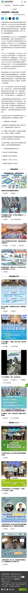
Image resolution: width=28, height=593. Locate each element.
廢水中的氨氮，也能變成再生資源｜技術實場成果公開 (13, 307)
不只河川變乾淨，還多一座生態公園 (10, 377)
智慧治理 (21, 245)
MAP (23, 576)
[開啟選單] (25, 2)
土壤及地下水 (14, 379)
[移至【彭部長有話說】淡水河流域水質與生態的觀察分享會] (14, 442)
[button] (14, 362)
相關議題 (23, 379)
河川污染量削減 (7, 382)
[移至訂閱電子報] (26, 385)
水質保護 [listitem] (14, 9)
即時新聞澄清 (7, 5)
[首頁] (2, 5)
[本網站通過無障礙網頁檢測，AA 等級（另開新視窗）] (23, 589)
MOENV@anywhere (16, 574)
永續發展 (13, 311)
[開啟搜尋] (22, 2)
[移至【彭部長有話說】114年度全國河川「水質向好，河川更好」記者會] (14, 478)
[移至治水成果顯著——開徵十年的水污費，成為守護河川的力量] (14, 327)
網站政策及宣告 (5, 574)
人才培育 (13, 245)
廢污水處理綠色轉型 (16, 219)
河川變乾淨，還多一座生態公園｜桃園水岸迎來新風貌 (13, 414)
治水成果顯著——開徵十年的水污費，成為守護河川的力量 (13, 342)
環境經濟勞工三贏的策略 (18, 5)
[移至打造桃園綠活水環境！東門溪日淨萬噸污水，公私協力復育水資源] (14, 209)
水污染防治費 (14, 346)
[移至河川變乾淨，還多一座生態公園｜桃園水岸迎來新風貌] (14, 399)
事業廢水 (13, 193)
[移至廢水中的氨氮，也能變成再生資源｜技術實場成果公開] (14, 292)
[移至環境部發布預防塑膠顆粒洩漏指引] (14, 183)
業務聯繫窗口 (17, 579)
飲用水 (12, 528)
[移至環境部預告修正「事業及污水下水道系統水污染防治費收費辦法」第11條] (14, 261)
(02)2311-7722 (9, 579)
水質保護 (5, 193)
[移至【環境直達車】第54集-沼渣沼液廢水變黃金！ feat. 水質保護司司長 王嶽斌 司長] (14, 549)
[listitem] (2, 589)
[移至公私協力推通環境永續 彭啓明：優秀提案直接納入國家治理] (14, 235)
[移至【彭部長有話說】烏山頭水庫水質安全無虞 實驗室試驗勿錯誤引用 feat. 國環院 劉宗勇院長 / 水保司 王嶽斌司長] (14, 513)
